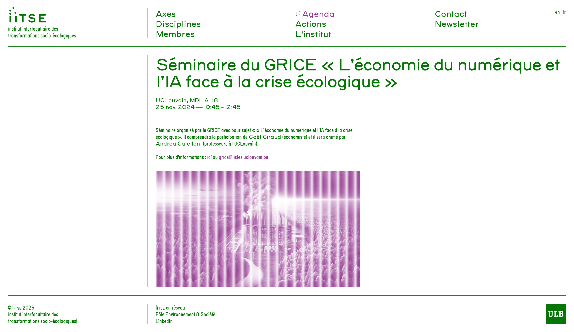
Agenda (318, 13)
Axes (166, 13)
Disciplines (178, 23)
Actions (310, 23)
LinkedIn (164, 320)
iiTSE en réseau (170, 307)
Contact (451, 13)
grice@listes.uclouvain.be (243, 156)
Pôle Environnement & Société (185, 313)
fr (564, 11)
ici (210, 156)
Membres (175, 33)
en (557, 11)
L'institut (313, 33)
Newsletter (457, 23)
